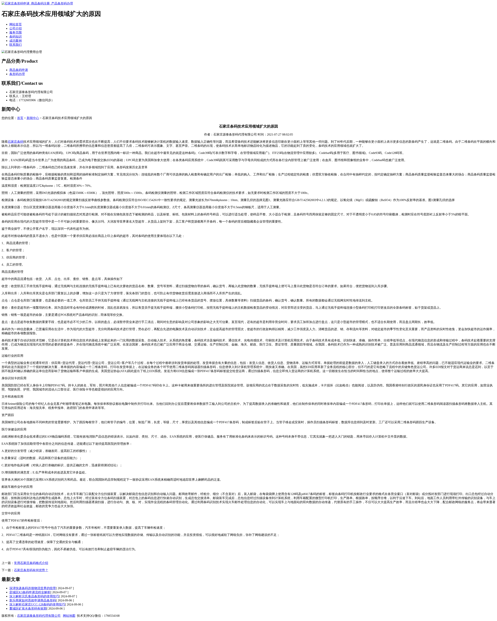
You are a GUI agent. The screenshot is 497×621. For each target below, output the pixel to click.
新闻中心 (33, 118)
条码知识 (15, 36)
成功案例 (15, 40)
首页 (20, 118)
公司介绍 (15, 28)
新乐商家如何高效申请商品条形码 (32, 600)
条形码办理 (17, 74)
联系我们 (15, 44)
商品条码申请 (18, 70)
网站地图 (69, 615)
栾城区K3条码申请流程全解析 (29, 592)
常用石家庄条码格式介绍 (31, 563)
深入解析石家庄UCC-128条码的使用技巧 (37, 604)
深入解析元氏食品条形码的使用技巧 (34, 596)
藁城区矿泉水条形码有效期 (28, 608)
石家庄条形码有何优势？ (31, 570)
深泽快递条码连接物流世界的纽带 (32, 588)
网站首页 (15, 24)
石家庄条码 (15, 141)
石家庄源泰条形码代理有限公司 (39, 615)
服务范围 (15, 32)
